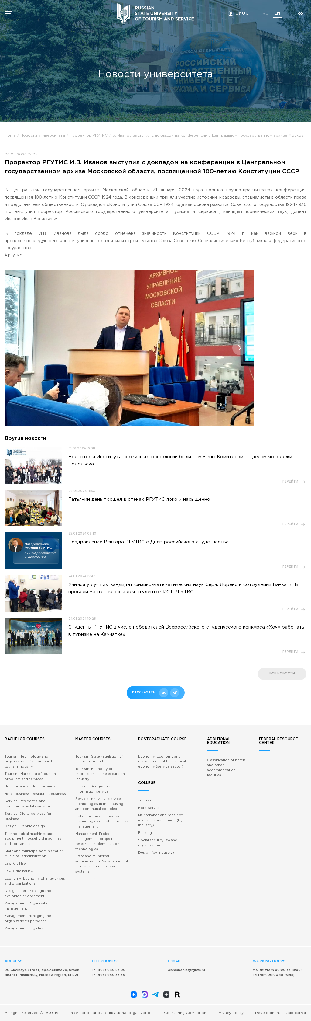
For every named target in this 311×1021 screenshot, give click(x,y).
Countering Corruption (185, 1013)
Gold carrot (295, 1013)
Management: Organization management (28, 906)
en (277, 13)
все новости (282, 673)
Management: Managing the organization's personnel (28, 919)
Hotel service (149, 808)
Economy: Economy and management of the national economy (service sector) (162, 761)
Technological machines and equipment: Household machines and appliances (33, 838)
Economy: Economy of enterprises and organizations (35, 881)
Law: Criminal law (19, 871)
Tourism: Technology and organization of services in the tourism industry (30, 761)
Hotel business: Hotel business (31, 786)
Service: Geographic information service (93, 789)
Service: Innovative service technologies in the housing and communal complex (99, 803)
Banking (145, 833)
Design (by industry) (156, 852)
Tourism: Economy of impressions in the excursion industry (100, 774)
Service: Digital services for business (28, 816)
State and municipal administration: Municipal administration (35, 854)
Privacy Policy (230, 1013)
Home (10, 135)
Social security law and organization (157, 843)
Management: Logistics (24, 928)
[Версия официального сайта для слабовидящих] (300, 13)
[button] (18, 347)
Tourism (145, 800)
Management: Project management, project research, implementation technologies (97, 841)
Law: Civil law (15, 863)
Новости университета (42, 135)
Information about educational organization (111, 1013)
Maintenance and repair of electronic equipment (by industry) (160, 820)
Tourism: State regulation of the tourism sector (99, 759)
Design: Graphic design (25, 826)
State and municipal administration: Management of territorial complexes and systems (101, 864)
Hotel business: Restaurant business (35, 794)
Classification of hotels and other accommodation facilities (226, 768)
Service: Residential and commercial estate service (27, 804)
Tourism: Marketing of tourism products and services (30, 776)
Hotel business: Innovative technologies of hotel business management (101, 821)
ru (265, 13)
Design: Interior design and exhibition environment (28, 894)
